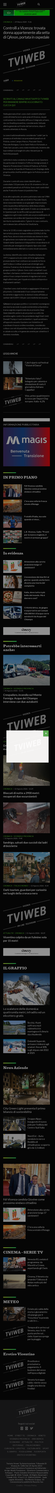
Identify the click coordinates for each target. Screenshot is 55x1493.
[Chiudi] (46, 733)
